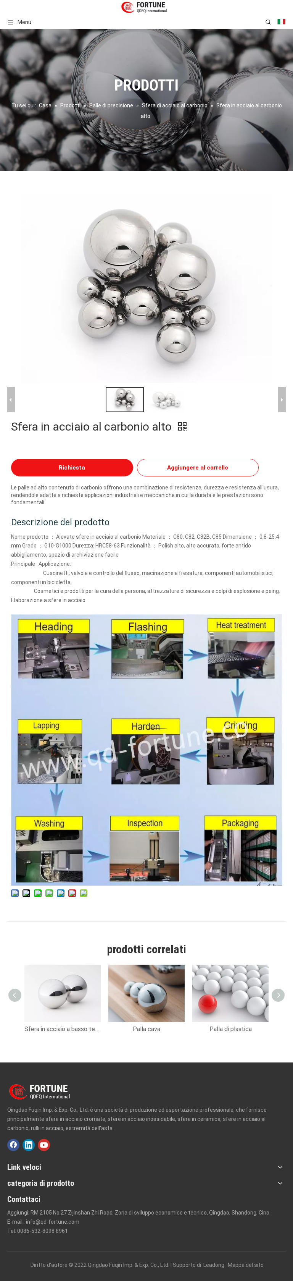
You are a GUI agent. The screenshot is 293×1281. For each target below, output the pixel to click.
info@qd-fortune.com (52, 1222)
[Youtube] (44, 1145)
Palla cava (146, 1029)
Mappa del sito (246, 1265)
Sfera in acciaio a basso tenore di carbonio (62, 1029)
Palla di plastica (230, 1029)
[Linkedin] (29, 1145)
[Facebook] (13, 1145)
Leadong (213, 1265)
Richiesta (72, 467)
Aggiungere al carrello (197, 467)
